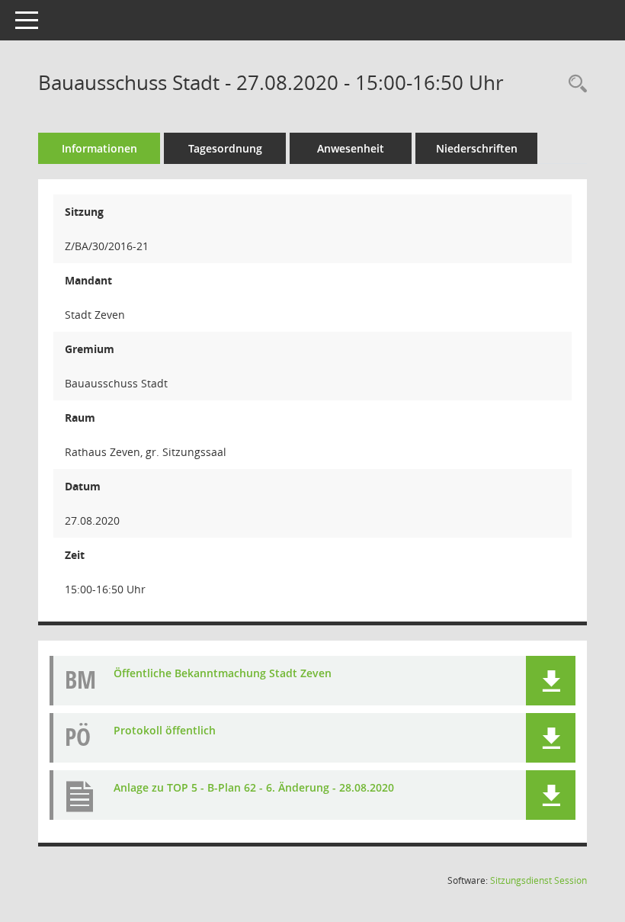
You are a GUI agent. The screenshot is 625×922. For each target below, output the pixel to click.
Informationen (99, 148)
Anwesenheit (350, 148)
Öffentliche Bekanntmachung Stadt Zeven (223, 673)
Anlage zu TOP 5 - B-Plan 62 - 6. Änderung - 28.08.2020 (254, 787)
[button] (550, 680)
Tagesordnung (225, 148)
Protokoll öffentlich (165, 730)
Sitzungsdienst (538, 880)
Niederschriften (477, 148)
